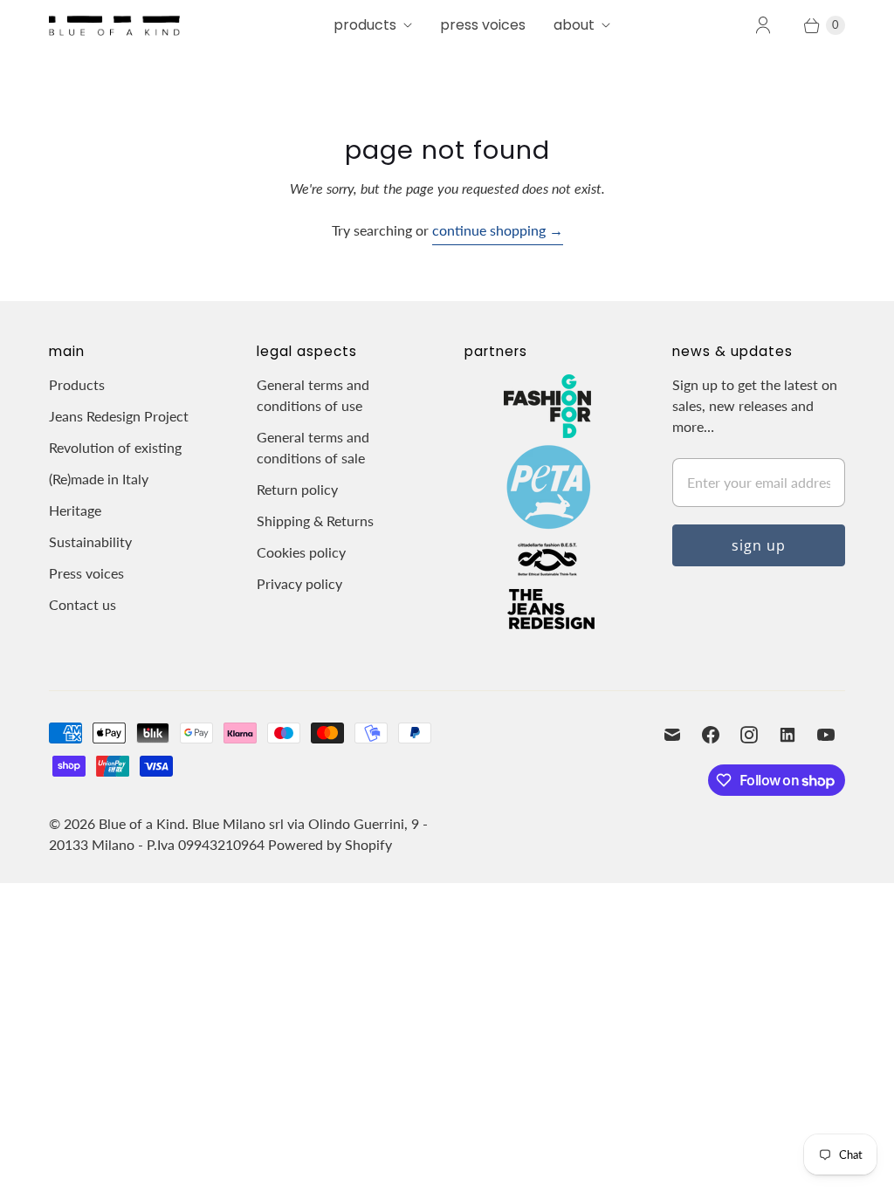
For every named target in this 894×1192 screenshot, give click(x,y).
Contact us (82, 604)
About (574, 25)
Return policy (297, 489)
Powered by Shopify (330, 844)
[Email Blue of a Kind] (672, 734)
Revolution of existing (115, 447)
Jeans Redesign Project (119, 416)
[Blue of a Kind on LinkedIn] (787, 734)
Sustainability (90, 541)
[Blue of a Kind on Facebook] (710, 734)
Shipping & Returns (315, 520)
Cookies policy (301, 552)
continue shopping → (497, 230)
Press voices (86, 573)
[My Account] (763, 25)
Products (365, 25)
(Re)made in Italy (98, 478)
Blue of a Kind (142, 823)
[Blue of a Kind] (114, 25)
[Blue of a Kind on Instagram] (749, 734)
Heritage (75, 510)
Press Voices (483, 25)
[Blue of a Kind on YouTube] (826, 734)
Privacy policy (299, 583)
